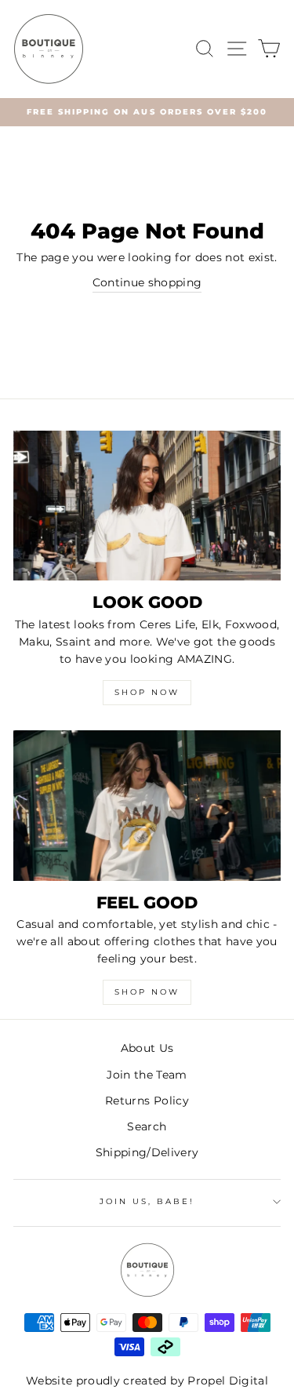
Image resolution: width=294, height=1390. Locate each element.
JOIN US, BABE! (147, 1201)
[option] (147, 112)
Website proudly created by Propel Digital (147, 1380)
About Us (147, 1048)
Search (146, 1126)
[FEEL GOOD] (147, 805)
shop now (147, 992)
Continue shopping (147, 282)
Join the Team (147, 1074)
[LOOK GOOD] (147, 506)
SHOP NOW (147, 692)
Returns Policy (147, 1100)
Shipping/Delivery (147, 1152)
